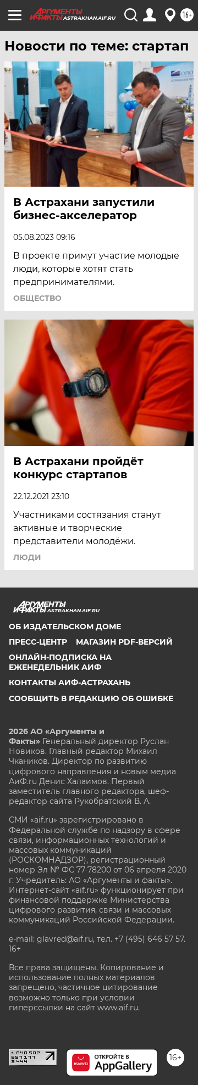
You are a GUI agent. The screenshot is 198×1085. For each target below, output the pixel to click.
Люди (27, 557)
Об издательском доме (65, 626)
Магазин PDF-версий (124, 642)
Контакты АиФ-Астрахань (69, 682)
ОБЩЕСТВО (37, 298)
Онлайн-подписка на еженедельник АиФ (60, 662)
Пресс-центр (38, 642)
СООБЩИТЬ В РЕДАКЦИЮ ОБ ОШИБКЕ (91, 698)
